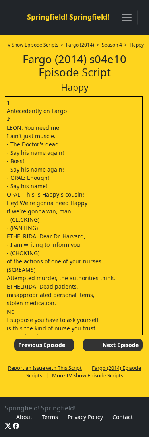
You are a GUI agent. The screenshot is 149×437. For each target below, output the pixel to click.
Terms (50, 417)
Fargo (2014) (80, 44)
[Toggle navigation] (127, 17)
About (24, 417)
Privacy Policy (85, 417)
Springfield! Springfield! (68, 16)
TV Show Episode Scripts (31, 44)
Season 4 (112, 44)
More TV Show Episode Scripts (87, 375)
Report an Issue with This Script (45, 367)
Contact (122, 417)
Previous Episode (41, 345)
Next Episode (121, 345)
